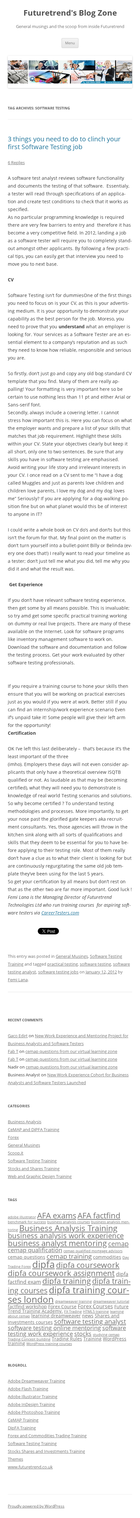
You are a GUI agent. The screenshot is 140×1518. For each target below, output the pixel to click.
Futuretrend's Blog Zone (70, 13)
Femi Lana (18, 980)
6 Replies (16, 162)
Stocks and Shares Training (34, 1168)
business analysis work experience (66, 1235)
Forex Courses (95, 1306)
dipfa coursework (87, 1264)
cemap (118, 1243)
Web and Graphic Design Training (40, 1176)
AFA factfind (98, 1215)
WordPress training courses (49, 1343)
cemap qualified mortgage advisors (92, 1251)
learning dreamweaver (56, 1315)
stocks (82, 1333)
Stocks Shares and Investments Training (46, 1451)
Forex (13, 1137)
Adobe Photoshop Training (34, 1412)
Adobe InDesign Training (31, 1404)
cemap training (69, 1256)
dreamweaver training (73, 1301)
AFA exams (56, 1215)
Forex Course (62, 1306)
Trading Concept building (29, 1339)
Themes (15, 1459)
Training (92, 1339)
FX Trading (73, 1311)
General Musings (72, 956)
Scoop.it (15, 1153)
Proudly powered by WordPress (36, 1506)
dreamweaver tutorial (111, 1301)
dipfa (43, 1264)
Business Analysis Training (68, 1227)
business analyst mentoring (57, 1243)
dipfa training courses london (68, 1294)
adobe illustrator (22, 1217)
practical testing (62, 964)
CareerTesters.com (60, 913)
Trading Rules (67, 1339)
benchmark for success (27, 1222)
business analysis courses (68, 1222)
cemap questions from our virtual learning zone (71, 1051)
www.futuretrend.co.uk (30, 1467)
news (87, 1315)
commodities (107, 1257)
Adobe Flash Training (28, 1389)
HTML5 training (96, 1311)
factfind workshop (27, 1306)
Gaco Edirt (18, 1036)
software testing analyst (90, 1321)
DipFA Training (22, 1428)
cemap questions (26, 1257)
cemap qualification (35, 1250)
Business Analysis (24, 1122)
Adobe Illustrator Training (32, 1396)
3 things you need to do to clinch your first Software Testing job (64, 143)
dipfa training (66, 1280)
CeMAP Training (23, 1420)
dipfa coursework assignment (61, 1273)
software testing (95, 964)
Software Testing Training (32, 1161)
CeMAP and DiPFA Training (33, 1129)
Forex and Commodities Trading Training (47, 1436)
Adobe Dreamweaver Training (36, 1381)
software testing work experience (67, 1331)
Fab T (13, 1051)
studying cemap (106, 1334)
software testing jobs (58, 972)
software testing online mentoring (54, 1328)
